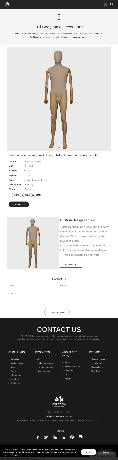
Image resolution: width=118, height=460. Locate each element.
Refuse (106, 452)
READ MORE (71, 264)
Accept (88, 452)
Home (17, 34)
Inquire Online (18, 204)
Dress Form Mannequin (62, 34)
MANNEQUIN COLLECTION (36, 34)
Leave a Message (57, 312)
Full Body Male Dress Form (87, 34)
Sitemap (60, 431)
